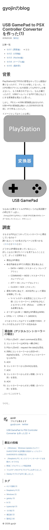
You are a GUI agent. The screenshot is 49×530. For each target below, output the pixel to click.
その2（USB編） (14, 53)
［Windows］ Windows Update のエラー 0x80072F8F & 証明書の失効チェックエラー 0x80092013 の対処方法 (24, 451)
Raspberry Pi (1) (13, 490)
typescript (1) (12, 506)
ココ (7, 244)
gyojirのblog (16, 8)
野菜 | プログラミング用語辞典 (19, 466)
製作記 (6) (11, 519)
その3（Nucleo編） (15, 57)
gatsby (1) (11, 498)
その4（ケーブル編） (16, 61)
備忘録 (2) (11, 515)
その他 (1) (10, 511)
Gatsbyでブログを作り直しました (20, 474)
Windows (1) (11, 494)
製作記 (16, 38)
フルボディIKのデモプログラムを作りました (24, 470)
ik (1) (8, 502)
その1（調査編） (14, 49)
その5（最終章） (14, 65)
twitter (25, 424)
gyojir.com (15, 424)
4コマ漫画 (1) (12, 486)
